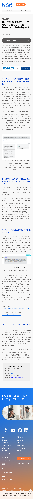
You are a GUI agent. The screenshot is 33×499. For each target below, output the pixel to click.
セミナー (5, 468)
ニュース (13, 10)
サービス (5, 457)
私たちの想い (20, 440)
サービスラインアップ (8, 460)
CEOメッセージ (21, 448)
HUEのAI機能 (6, 445)
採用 (3, 476)
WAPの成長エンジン (22, 445)
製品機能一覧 (6, 440)
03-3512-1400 (14, 373)
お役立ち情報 (7, 472)
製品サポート (5, 450)
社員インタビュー (7, 479)
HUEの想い (5, 442)
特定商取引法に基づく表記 (7, 490)
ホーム (5, 10)
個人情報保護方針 (17, 488)
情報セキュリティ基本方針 (7, 488)
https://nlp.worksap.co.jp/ (11, 315)
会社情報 (9, 10)
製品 (3, 437)
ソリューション (6, 448)
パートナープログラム (8, 453)
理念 (18, 442)
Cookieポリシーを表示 (7, 496)
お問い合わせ (20, 4)
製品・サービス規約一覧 (19, 490)
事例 (3, 464)
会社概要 (19, 450)
